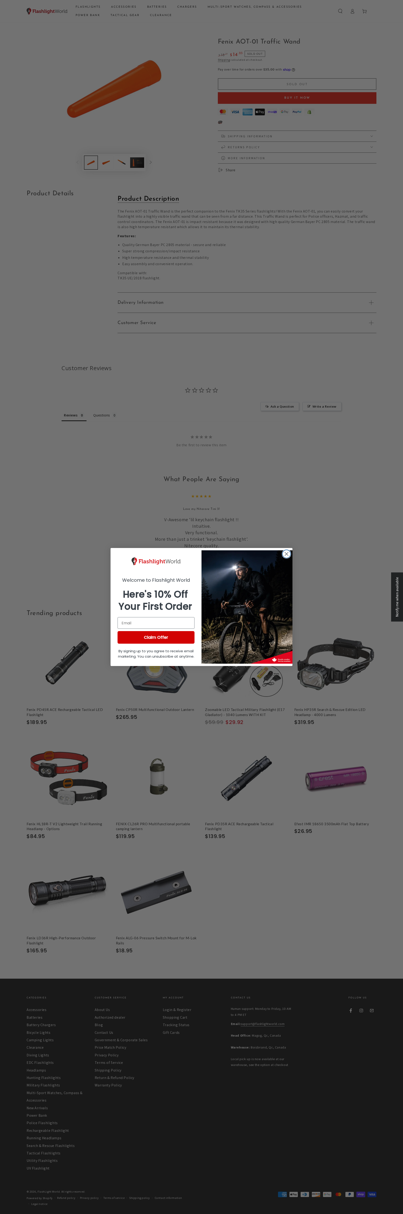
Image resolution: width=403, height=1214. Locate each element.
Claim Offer (156, 637)
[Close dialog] (286, 554)
